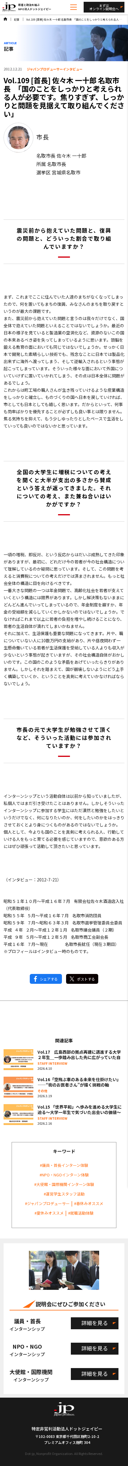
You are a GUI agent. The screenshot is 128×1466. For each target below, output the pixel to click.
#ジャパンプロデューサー (47, 1203)
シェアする (49, 978)
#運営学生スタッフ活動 (64, 1194)
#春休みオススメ (88, 1203)
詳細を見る (94, 1323)
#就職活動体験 (80, 1213)
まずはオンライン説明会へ (104, 7)
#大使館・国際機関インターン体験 (64, 1184)
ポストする (86, 978)
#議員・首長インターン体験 (64, 1165)
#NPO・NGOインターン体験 (64, 1175)
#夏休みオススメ (49, 1213)
